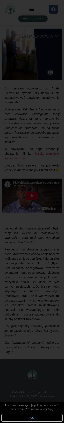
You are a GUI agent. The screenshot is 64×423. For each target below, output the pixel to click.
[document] (32, 211)
